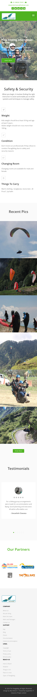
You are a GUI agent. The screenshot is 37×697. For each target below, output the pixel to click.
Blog (4, 632)
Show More (18, 451)
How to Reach (7, 664)
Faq (4, 629)
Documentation (8, 638)
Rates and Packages (9, 619)
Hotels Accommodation (10, 641)
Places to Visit (7, 673)
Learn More (8, 60)
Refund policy (7, 657)
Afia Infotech (13, 691)
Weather (5, 667)
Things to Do (7, 670)
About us (5, 610)
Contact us (6, 622)
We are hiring (7, 613)
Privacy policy (7, 654)
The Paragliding (14, 688)
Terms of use (7, 651)
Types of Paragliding (9, 676)
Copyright (6, 648)
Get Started (23, 60)
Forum (5, 635)
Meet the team (7, 616)
